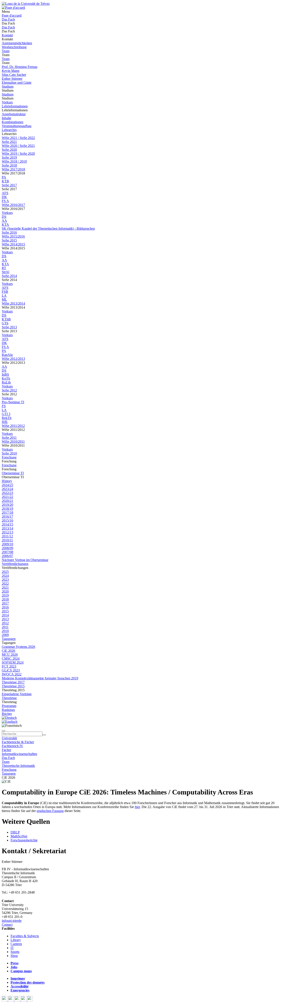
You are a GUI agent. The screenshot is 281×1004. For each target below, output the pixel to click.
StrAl (5, 272)
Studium (7, 86)
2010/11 (7, 540)
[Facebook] (5, 1000)
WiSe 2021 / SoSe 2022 (18, 138)
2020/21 (7, 501)
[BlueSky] (11, 1000)
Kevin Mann (10, 71)
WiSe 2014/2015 (13, 244)
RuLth (6, 382)
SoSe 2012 (9, 390)
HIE (5, 422)
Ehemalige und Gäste (16, 82)
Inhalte (6, 118)
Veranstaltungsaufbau (16, 126)
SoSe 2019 (9, 157)
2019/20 (7, 504)
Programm (9, 706)
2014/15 (7, 524)
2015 (5, 611)
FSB (5, 291)
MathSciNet (19, 836)
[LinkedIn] (30, 1000)
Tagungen (9, 639)
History (7, 481)
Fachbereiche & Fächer (18, 742)
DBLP (15, 832)
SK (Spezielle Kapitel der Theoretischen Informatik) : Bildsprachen (48, 228)
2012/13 (7, 532)
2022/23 (7, 493)
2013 (5, 619)
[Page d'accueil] (13, 7)
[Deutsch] (9, 718)
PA (4, 177)
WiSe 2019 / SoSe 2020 (18, 153)
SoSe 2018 (9, 165)
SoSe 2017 (9, 185)
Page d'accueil (12, 15)
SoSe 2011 (9, 437)
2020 (5, 591)
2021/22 (7, 497)
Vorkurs (7, 102)
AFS (5, 193)
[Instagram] (24, 1000)
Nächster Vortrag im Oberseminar (25, 560)
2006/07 (7, 556)
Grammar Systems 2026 (18, 647)
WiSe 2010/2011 (13, 441)
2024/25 (7, 485)
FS (4, 406)
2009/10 (7, 544)
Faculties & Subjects (25, 936)
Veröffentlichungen (15, 564)
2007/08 (7, 552)
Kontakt (7, 35)
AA (4, 220)
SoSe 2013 (9, 327)
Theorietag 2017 (13, 682)
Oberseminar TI (13, 473)
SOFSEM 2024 (12, 662)
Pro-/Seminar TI (13, 402)
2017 (5, 603)
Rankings (8, 710)
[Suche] (3, 730)
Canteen (16, 944)
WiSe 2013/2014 (13, 303)
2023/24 (7, 489)
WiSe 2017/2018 (13, 169)
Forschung (9, 457)
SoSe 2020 (9, 149)
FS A (5, 201)
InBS (5, 374)
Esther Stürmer (12, 78)
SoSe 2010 (9, 453)
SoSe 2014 (9, 276)
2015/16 (7, 520)
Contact (7, 924)
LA (4, 295)
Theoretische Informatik (18, 766)
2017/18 (7, 512)
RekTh (6, 418)
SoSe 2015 (9, 240)
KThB (6, 319)
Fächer (6, 750)
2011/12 (7, 536)
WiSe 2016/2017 (13, 205)
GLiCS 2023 (11, 670)
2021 (5, 587)
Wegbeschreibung (14, 47)
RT (4, 268)
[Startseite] (26, 3)
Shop (14, 956)
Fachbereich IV (12, 746)
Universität (9, 738)
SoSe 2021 (9, 142)
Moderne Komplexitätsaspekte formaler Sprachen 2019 (40, 678)
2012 (5, 623)
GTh (5, 323)
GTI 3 (6, 414)
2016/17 (7, 516)
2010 (5, 631)
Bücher (7, 714)
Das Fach (8, 19)
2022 (5, 583)
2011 (5, 627)
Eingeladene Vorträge (17, 694)
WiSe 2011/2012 (13, 426)
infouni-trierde (12, 920)
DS (4, 217)
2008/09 (7, 548)
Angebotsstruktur (14, 114)
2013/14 (7, 528)
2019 (5, 595)
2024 (5, 576)
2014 (5, 615)
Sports (15, 952)
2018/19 (7, 508)
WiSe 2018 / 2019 (14, 161)
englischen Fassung (50, 811)
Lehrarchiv (9, 130)
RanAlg (7, 355)
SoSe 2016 (9, 232)
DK (4, 197)
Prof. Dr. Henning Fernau (19, 67)
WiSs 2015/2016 (13, 236)
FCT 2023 (9, 666)
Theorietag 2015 (13, 686)
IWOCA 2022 (12, 674)
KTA (5, 224)
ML (4, 299)
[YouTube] (17, 1000)
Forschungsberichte (24, 840)
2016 (5, 607)
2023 (5, 579)
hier (137, 807)
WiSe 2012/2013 (13, 359)
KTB (5, 181)
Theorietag (9, 698)
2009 (5, 635)
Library (16, 940)
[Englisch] (9, 721)
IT (12, 948)
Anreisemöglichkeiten (17, 43)
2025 (5, 572)
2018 (5, 599)
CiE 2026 (8, 650)
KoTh (6, 378)
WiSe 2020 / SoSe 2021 (18, 145)
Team (5, 51)
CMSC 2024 (11, 658)
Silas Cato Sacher (14, 74)
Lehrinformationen (15, 106)
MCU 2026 (10, 654)
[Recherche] (44, 735)
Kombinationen (12, 122)
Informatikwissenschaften (19, 754)
